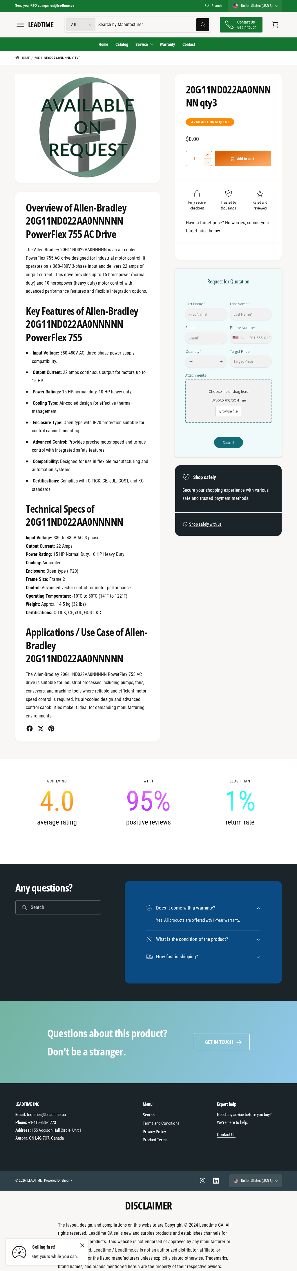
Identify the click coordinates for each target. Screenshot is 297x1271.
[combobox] (154, 25)
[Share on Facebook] (29, 728)
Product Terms (155, 1139)
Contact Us (226, 1134)
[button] (20, 25)
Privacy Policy (154, 1131)
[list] (148, 802)
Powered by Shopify (58, 1180)
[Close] (82, 1245)
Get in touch (219, 1042)
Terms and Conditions (161, 1123)
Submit (228, 442)
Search (216, 5)
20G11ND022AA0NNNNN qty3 (57, 58)
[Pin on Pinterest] (51, 728)
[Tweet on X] (40, 728)
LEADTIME (34, 1180)
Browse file (228, 411)
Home (25, 58)
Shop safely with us (205, 524)
